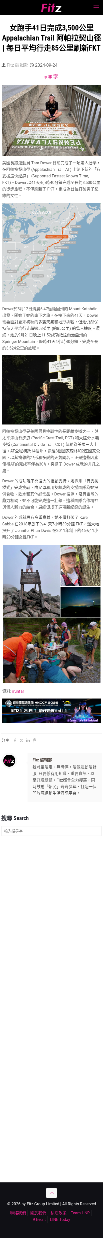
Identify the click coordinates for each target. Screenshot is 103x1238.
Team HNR (80, 1213)
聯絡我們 (18, 1213)
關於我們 (38, 1213)
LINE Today (60, 1219)
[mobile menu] (96, 7)
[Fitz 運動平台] (51, 7)
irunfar (18, 691)
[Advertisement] (51, 895)
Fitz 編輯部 (17, 65)
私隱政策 (58, 1213)
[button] (31, 580)
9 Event (39, 1219)
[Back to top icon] (51, 1193)
